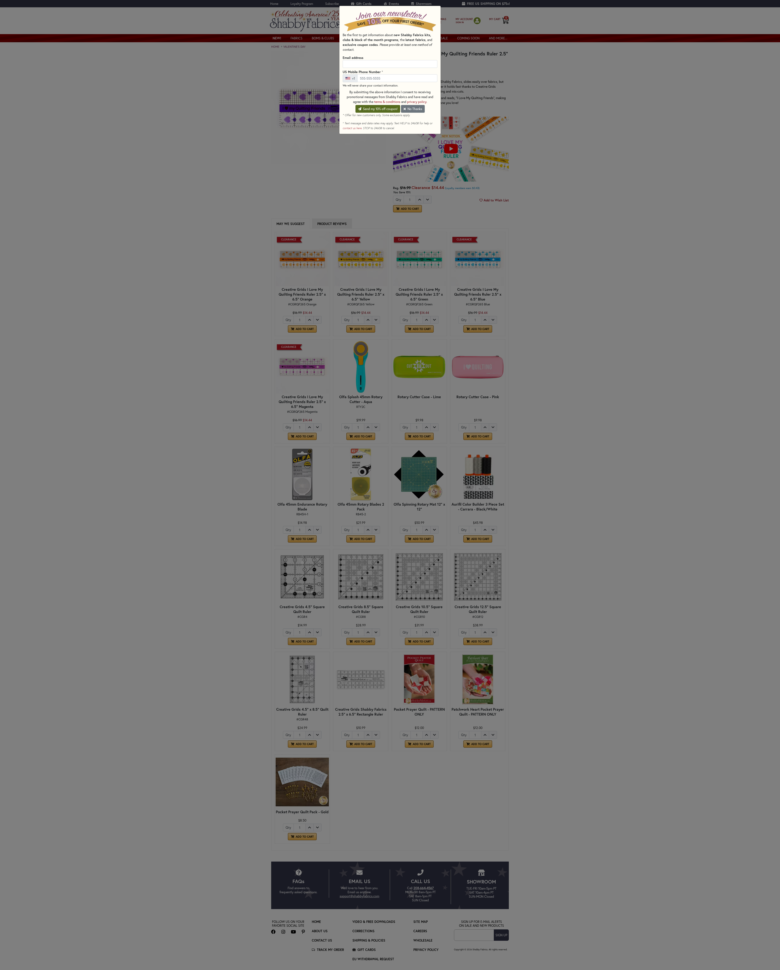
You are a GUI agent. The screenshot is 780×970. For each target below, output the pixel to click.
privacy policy (416, 101)
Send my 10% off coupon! (380, 109)
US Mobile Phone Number (363, 71)
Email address (353, 57)
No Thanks (414, 109)
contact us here (352, 128)
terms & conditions (387, 101)
